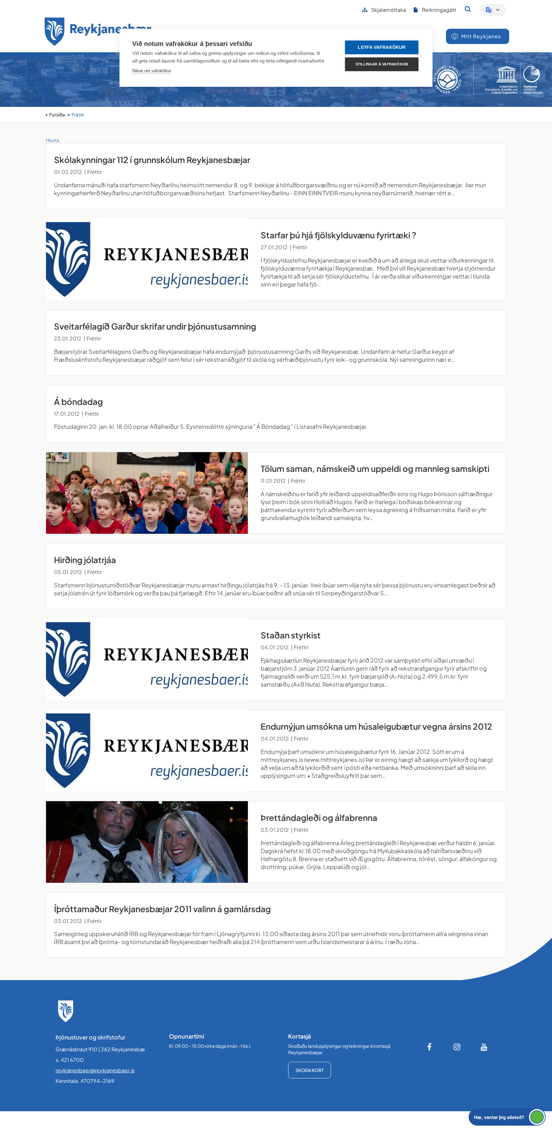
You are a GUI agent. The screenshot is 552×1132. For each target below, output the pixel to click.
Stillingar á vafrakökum (382, 64)
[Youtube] (484, 1047)
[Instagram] (457, 1047)
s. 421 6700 (70, 1059)
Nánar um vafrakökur (151, 70)
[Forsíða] (98, 33)
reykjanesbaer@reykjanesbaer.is (95, 1070)
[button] (507, 1117)
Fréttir (78, 114)
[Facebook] (430, 1047)
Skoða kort (309, 1070)
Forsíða (57, 114)
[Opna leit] (468, 9)
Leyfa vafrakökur (381, 47)
